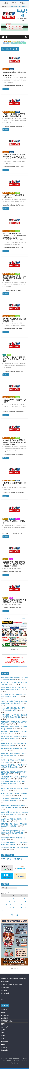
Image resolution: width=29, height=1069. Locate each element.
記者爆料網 (4, 1050)
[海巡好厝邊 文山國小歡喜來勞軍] (14, 464)
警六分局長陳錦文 (9, 82)
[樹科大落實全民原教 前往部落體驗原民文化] (14, 300)
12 (21, 901)
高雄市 (17, 192)
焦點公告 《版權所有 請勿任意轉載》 (12, 984)
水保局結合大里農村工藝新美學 (14, 522)
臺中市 (17, 518)
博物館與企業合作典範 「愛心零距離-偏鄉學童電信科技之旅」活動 (14, 278)
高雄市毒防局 (14, 451)
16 (10, 904)
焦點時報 (22, 13)
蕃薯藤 (3, 1012)
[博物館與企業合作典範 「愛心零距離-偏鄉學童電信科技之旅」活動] (14, 258)
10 (14, 901)
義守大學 (17, 201)
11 (17, 901)
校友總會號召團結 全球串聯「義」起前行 (13, 196)
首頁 (2, 999)
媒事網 (3, 1024)
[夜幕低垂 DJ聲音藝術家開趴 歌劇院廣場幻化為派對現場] (14, 582)
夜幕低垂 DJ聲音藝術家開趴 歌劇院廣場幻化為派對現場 (14, 601)
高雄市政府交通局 (16, 244)
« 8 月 (12, 915)
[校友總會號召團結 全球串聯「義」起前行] (14, 177)
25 (17, 907)
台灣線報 (4, 1047)
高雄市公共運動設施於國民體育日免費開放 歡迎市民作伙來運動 (14, 359)
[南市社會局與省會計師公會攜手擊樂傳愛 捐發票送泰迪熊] (14, 136)
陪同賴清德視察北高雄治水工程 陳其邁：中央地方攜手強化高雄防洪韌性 (17, 6)
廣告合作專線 (5, 981)
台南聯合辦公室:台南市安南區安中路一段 (13, 978)
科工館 (3, 287)
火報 (2, 1038)
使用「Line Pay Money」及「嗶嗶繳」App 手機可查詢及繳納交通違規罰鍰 (14, 235)
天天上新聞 (4, 1027)
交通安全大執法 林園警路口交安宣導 (14, 400)
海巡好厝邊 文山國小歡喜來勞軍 (14, 484)
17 (14, 904)
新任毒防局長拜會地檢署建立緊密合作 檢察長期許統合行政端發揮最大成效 (14, 442)
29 (6, 910)
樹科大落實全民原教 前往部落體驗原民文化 (14, 319)
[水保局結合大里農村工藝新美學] (14, 503)
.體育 (4, 354)
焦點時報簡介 (5, 987)
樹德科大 (22, 323)
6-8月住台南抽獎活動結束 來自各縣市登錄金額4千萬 (13, 115)
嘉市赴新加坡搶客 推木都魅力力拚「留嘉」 (14, 748)
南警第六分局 (23, 78)
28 (2, 910)
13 (25, 901)
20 (25, 904)
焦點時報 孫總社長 (18, 525)
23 (10, 907)
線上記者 (4, 990)
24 (14, 907)
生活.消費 (12, 111)
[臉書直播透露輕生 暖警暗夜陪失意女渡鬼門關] (14, 53)
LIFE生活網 (4, 1018)
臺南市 (11, 69)
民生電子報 (4, 1041)
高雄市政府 (8, 368)
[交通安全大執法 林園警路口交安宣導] (14, 381)
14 (2, 904)
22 (6, 907)
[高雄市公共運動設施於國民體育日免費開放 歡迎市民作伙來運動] (14, 339)
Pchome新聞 (5, 1015)
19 (21, 904)
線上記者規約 (5, 993)
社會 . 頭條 (11, 518)
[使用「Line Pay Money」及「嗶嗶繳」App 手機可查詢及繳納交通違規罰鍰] (14, 215)
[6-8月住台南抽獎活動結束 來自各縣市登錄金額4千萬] (14, 96)
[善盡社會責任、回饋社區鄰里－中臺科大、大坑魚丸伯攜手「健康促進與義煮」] (14, 543)
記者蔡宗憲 (8, 122)
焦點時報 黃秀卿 (17, 568)
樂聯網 (3, 1044)
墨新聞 (3, 1036)
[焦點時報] (3, 37)
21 (2, 907)
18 (17, 904)
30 (10, 910)
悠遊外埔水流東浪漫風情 (9, 527)
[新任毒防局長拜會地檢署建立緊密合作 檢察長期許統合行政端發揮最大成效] (14, 422)
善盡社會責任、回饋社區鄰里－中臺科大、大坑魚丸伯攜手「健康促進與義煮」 (14, 563)
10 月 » (17, 915)
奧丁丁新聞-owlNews (7, 1021)
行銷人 (3, 1033)
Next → (24, 619)
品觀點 (3, 1030)
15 (6, 904)
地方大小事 (5, 69)
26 (21, 907)
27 (25, 907)
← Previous (6, 619)
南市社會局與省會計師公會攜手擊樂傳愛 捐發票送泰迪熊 (14, 155)
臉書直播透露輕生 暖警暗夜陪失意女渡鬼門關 (12, 80)
